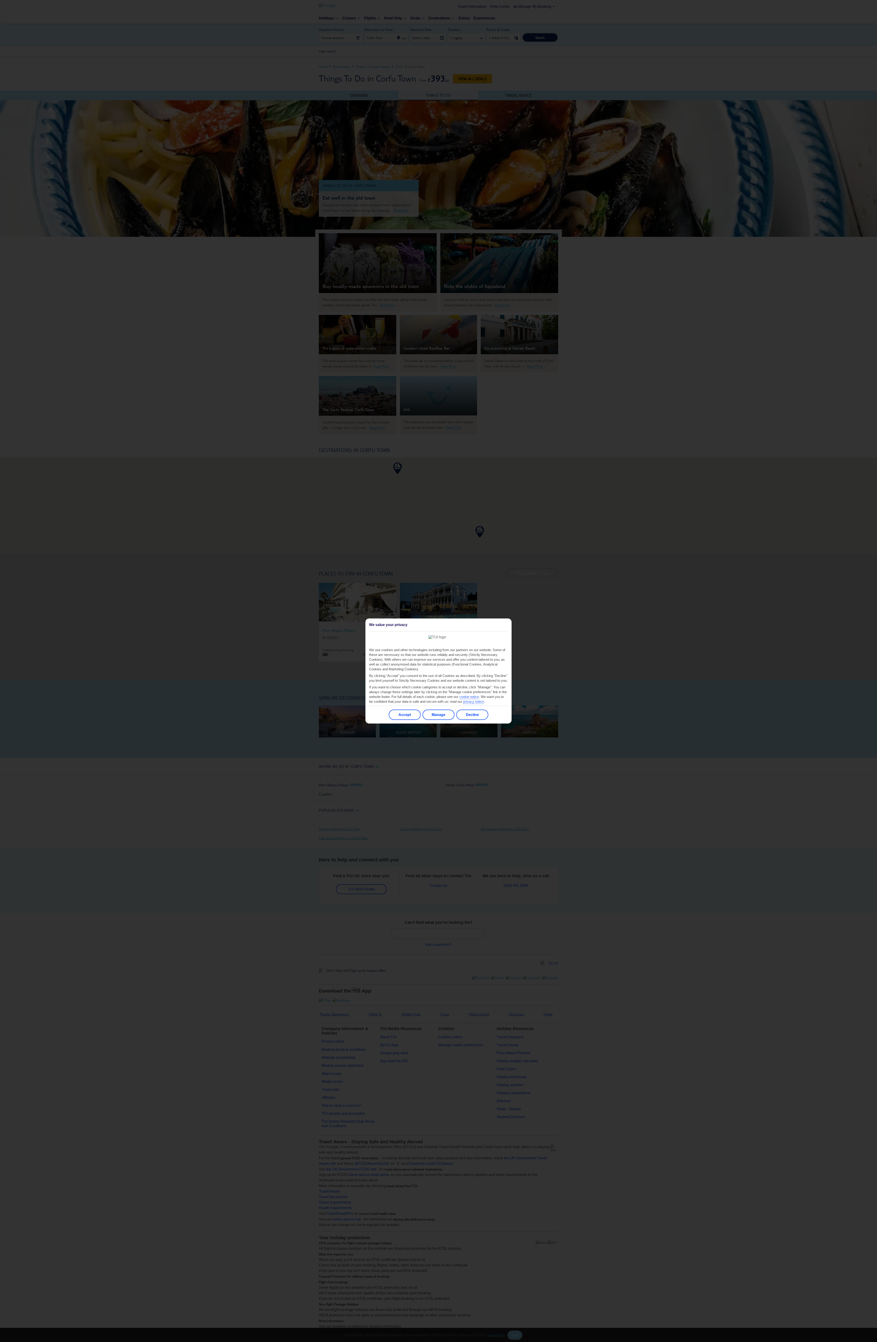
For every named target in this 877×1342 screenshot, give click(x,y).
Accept (405, 715)
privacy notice (473, 701)
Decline (472, 715)
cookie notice (469, 697)
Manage (438, 715)
